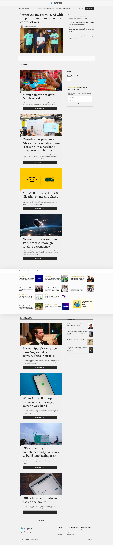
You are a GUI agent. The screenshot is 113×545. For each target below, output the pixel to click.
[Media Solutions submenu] (69, 8)
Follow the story (38, 108)
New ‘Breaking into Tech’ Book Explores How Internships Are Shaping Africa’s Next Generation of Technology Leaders (26, 298)
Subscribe (88, 8)
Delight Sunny (27, 26)
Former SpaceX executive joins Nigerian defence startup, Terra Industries (40, 352)
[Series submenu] (54, 8)
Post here (84, 306)
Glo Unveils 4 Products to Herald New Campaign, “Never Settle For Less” (53, 280)
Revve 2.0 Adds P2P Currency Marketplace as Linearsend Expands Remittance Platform (52, 298)
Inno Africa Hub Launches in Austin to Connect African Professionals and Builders (77, 289)
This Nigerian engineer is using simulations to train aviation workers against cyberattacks (77, 349)
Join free (81, 103)
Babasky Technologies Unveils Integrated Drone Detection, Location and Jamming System (26, 307)
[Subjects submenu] (50, 8)
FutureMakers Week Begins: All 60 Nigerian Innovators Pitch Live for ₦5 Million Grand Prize (26, 280)
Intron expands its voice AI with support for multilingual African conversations (41, 18)
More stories (41, 520)
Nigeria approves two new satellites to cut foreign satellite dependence (40, 243)
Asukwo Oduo (33, 26)
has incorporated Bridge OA (80, 35)
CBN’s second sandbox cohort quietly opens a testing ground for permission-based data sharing (77, 333)
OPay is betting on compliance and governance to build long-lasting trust (41, 452)
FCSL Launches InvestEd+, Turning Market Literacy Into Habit (26, 289)
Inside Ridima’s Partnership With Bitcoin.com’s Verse (53, 307)
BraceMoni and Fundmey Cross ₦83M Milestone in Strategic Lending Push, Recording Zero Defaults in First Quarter (78, 280)
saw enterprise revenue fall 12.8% (85, 22)
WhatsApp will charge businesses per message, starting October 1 (38, 402)
